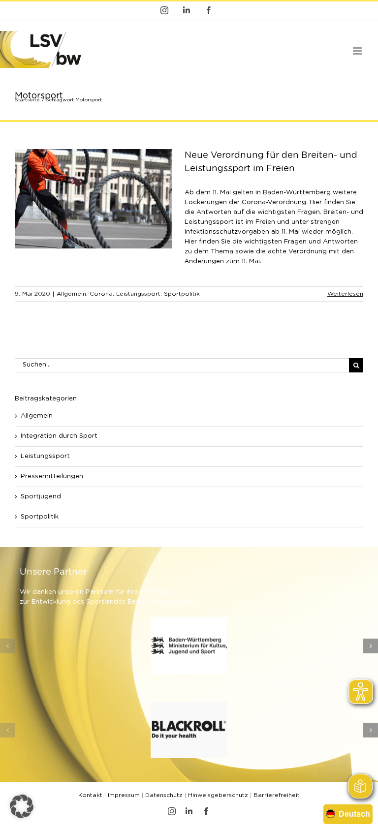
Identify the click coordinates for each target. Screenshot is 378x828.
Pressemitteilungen (52, 476)
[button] (7, 646)
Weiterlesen (345, 294)
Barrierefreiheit (276, 795)
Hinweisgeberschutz (218, 795)
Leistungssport (138, 294)
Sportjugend (41, 496)
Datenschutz (164, 795)
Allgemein (71, 294)
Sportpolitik (182, 294)
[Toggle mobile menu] (358, 51)
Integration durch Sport (59, 436)
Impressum (124, 795)
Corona (101, 294)
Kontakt (90, 795)
